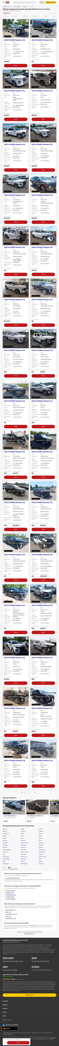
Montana (5, 847)
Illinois (40, 835)
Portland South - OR (11, 918)
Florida (22, 833)
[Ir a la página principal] (7, 2)
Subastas (5, 1008)
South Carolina (42, 856)
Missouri (41, 845)
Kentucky (5, 840)
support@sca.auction (25, 1032)
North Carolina (24, 852)
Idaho (22, 835)
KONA (55, 16)
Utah (4, 861)
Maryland (5, 843)
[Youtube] (11, 1020)
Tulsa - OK (8, 912)
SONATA (16, 16)
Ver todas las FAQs (13, 869)
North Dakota (42, 852)
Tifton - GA (8, 916)
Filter (7, 13)
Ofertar (16, 65)
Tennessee (23, 859)
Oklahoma (23, 854)
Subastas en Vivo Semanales (10, 970)
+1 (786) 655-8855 (7, 1032)
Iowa (22, 838)
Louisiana (23, 840)
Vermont (23, 861)
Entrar (41, 2)
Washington (6, 863)
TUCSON (26, 16)
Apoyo (4, 1015)
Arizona (40, 829)
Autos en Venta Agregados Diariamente (41, 970)
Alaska (22, 829)
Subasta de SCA (7, 6)
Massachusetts (24, 843)
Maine (40, 840)
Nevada (41, 847)
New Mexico (42, 849)
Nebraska (23, 847)
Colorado (41, 831)
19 (34, 792)
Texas (40, 859)
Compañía (5, 1001)
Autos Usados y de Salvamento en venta (13, 961)
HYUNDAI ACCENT (10, 890)
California (23, 831)
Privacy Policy (52, 1038)
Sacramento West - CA (11, 914)
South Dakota (6, 859)
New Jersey (24, 849)
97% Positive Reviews (8, 976)
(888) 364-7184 (16, 1032)
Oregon (41, 854)
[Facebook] (6, 1020)
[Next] (37, 792)
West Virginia (24, 863)
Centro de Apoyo (29, 933)
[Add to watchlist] (27, 21)
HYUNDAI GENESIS (10, 899)
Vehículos (5, 1004)
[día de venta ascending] (51, 13)
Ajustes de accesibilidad (12, 1025)
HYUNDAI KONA (10, 892)
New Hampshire (7, 849)
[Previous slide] (5, 28)
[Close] (29, 1039)
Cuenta (4, 1012)
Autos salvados (17, 6)
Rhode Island (24, 856)
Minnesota (5, 845)
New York (5, 852)
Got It (18, 1042)
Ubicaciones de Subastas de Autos (40, 961)
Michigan (41, 843)
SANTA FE (37, 16)
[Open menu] (3, 2)
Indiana (4, 838)
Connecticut (6, 833)
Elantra (7, 16)
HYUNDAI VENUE (10, 896)
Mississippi (23, 845)
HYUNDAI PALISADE (11, 894)
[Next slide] (26, 28)
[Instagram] (4, 1020)
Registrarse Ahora (50, 2)
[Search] (35, 2)
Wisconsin (41, 863)
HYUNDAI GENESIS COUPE (12, 878)
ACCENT (46, 16)
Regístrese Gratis (29, 995)
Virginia (41, 861)
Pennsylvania (6, 856)
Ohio (4, 854)
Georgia (41, 833)
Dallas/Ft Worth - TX (11, 910)
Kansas (40, 838)
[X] (8, 1020)
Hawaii (4, 835)
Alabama (5, 829)
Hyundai (25, 6)
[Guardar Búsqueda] (55, 13)
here (34, 925)
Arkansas (5, 831)
